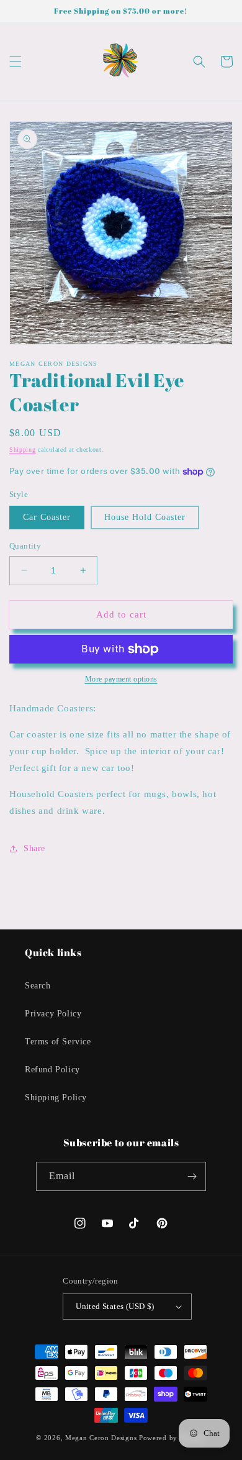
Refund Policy (52, 1069)
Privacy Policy (53, 1013)
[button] (15, 61)
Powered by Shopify (172, 1437)
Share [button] (34, 848)
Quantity (25, 545)
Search (38, 985)
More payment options (121, 679)
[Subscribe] (191, 1176)
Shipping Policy (56, 1097)
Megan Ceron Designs (101, 1437)
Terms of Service (58, 1041)
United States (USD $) (115, 1306)
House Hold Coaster (145, 517)
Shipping (22, 449)
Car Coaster (47, 517)
